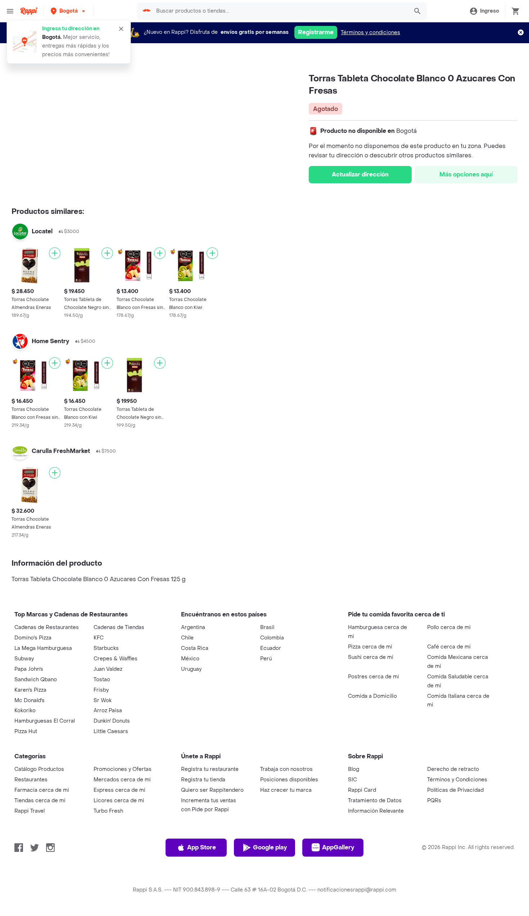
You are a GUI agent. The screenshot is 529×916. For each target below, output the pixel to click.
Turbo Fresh (108, 811)
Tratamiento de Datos (375, 800)
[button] (68, 11)
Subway (24, 658)
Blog (353, 769)
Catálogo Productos (39, 769)
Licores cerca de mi (119, 800)
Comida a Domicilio (372, 696)
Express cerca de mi (119, 790)
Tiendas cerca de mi (39, 800)
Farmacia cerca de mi (41, 790)
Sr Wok (103, 700)
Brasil (267, 627)
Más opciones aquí (466, 174)
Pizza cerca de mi (370, 646)
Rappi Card (362, 790)
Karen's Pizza (30, 690)
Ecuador (270, 648)
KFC (99, 637)
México (190, 658)
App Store (201, 847)
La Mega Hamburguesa (43, 648)
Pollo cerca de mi (449, 627)
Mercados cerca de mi (122, 779)
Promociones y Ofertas (123, 769)
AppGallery (338, 847)
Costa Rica (194, 648)
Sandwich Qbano (35, 679)
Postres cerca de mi (373, 676)
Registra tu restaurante (210, 769)
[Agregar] (54, 253)
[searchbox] (280, 11)
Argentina (193, 627)
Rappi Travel (29, 811)
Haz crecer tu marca (286, 790)
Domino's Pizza (32, 637)
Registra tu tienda (203, 779)
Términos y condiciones (370, 32)
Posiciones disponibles (289, 779)
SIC (352, 779)
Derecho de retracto (453, 769)
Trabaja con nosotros (286, 769)
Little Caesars (111, 731)
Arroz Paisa (108, 710)
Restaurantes (31, 779)
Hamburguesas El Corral (44, 721)
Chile (187, 637)
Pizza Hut (25, 731)
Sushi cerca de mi (370, 657)
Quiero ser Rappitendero (212, 790)
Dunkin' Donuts (112, 721)
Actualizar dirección (360, 174)
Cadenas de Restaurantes (46, 627)
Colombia (272, 637)
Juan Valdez (108, 669)
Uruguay (191, 669)
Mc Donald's (29, 700)
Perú (266, 658)
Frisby (101, 690)
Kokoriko (25, 710)
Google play (270, 847)
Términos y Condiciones (457, 779)
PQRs (434, 800)
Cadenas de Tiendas (119, 627)
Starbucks (106, 648)
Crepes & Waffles (115, 658)
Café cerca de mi (449, 646)
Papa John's (28, 669)
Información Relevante (376, 811)
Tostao (102, 679)
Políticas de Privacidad (455, 790)
